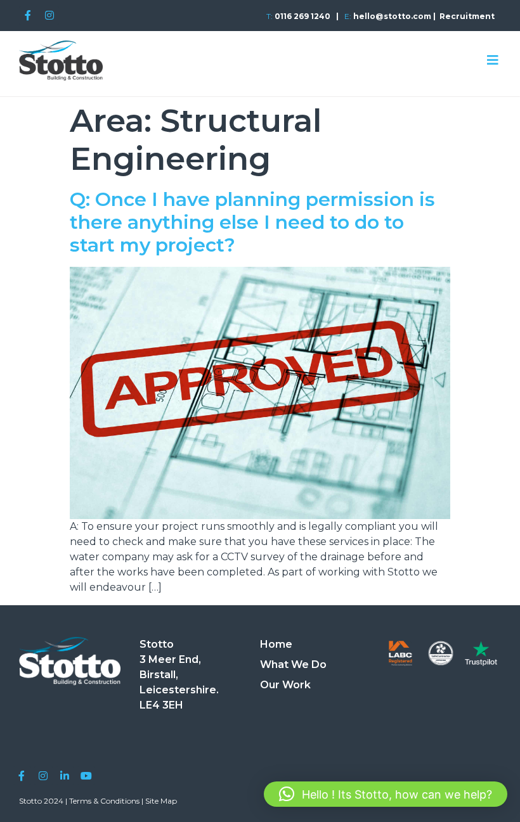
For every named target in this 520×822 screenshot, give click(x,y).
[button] (385, 794)
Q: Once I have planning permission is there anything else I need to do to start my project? (252, 222)
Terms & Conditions (104, 801)
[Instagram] (50, 15)
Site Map (161, 801)
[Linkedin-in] (65, 775)
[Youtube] (86, 775)
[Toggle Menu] (492, 60)
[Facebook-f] (28, 15)
